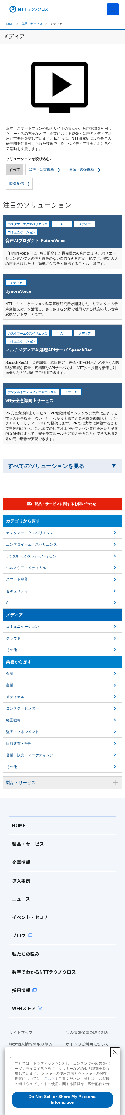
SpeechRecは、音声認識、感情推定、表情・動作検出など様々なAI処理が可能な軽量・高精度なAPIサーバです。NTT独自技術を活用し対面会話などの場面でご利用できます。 (62, 353)
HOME (9, 23)
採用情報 (21, 990)
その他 (11, 650)
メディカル (15, 697)
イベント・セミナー (32, 917)
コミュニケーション (22, 626)
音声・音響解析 (41, 170)
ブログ (19, 935)
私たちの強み (25, 953)
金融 (9, 673)
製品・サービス (31, 23)
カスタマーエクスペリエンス (29, 533)
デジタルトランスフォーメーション (31, 556)
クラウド (13, 638)
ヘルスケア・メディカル (26, 568)
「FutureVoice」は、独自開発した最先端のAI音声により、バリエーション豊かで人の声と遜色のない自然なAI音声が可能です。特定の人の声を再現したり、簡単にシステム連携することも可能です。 (61, 244)
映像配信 (16, 183)
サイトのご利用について (87, 1044)
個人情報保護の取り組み (87, 1032)
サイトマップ (21, 1032)
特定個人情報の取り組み (30, 1044)
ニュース (21, 899)
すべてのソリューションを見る (46, 466)
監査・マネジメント (22, 732)
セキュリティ (17, 591)
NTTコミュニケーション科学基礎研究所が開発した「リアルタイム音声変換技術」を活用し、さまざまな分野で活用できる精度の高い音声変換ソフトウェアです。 (61, 298)
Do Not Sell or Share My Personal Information (63, 1099)
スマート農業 (17, 579)
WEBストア (24, 1008)
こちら (49, 1079)
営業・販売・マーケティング (29, 755)
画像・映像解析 (81, 170)
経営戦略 (13, 720)
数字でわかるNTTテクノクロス (44, 972)
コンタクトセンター (22, 708)
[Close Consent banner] (115, 1052)
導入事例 (21, 880)
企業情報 (21, 862)
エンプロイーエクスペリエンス (31, 544)
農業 (9, 685)
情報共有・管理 (19, 743)
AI (7, 603)
